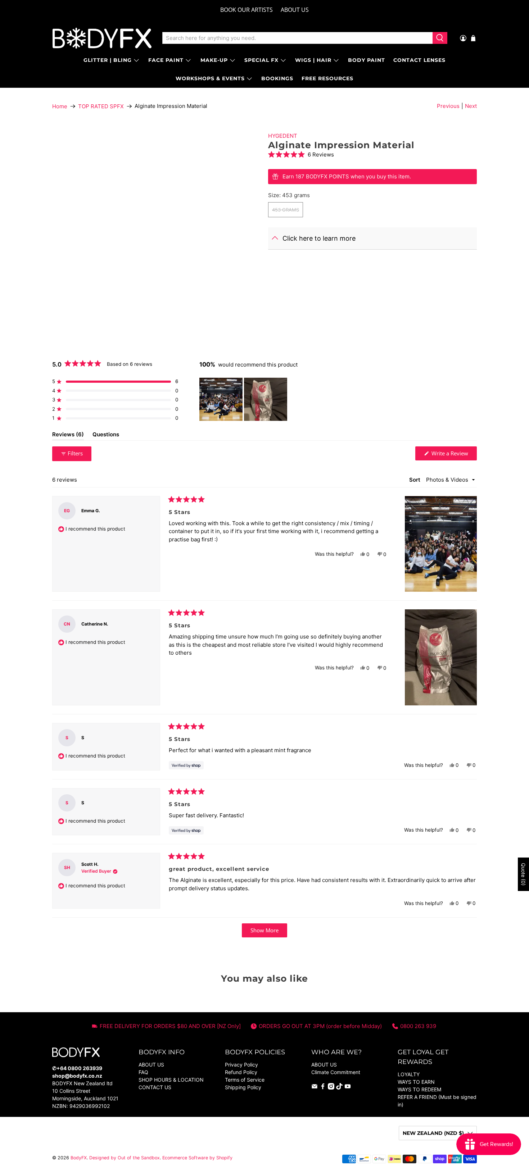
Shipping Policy (243, 1087)
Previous (448, 106)
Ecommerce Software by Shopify (197, 1157)
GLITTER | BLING (107, 60)
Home (59, 106)
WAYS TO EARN (416, 1082)
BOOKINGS (277, 78)
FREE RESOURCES (327, 78)
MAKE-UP (214, 60)
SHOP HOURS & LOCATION (171, 1080)
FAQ (143, 1072)
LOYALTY (409, 1074)
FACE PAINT (166, 60)
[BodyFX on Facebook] (323, 1088)
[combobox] (297, 38)
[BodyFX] (102, 38)
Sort (415, 479)
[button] (372, 154)
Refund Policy (241, 1072)
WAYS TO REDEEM (419, 1089)
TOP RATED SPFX (101, 106)
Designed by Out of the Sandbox (124, 1157)
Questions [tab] (105, 435)
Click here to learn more (319, 238)
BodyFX (79, 1157)
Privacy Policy (241, 1064)
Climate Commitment (335, 1072)
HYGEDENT (282, 135)
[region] (244, 399)
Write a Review (453, 454)
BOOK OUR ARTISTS (246, 10)
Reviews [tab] (68, 435)
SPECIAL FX (261, 60)
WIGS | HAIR (313, 60)
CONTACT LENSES (419, 60)
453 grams (285, 210)
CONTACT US (155, 1087)
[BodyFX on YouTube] (347, 1088)
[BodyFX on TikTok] (339, 1088)
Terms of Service (244, 1080)
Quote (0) (523, 874)
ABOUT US (295, 10)
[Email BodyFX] (314, 1088)
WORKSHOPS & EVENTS (210, 78)
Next (471, 106)
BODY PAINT (366, 60)
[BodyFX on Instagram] (331, 1088)
